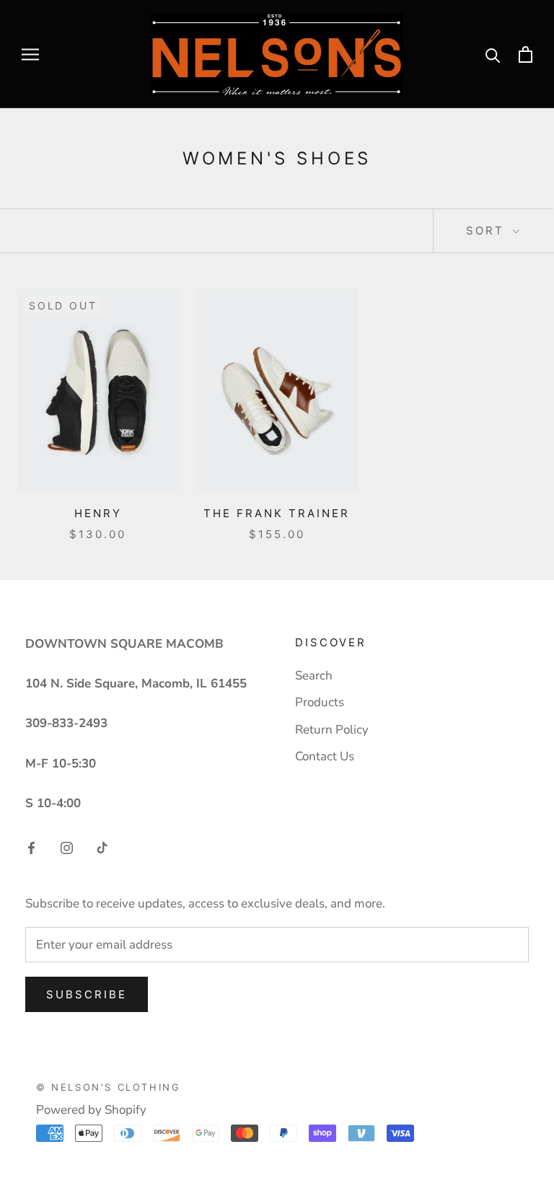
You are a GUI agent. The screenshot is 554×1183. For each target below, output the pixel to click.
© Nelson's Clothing (108, 1087)
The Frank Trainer (276, 513)
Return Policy (332, 729)
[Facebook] (31, 847)
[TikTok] (102, 847)
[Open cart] (525, 54)
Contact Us (324, 756)
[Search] (493, 54)
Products (319, 702)
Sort (487, 230)
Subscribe (86, 994)
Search (314, 675)
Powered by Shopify (91, 1109)
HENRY (98, 513)
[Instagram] (67, 847)
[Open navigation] (30, 54)
